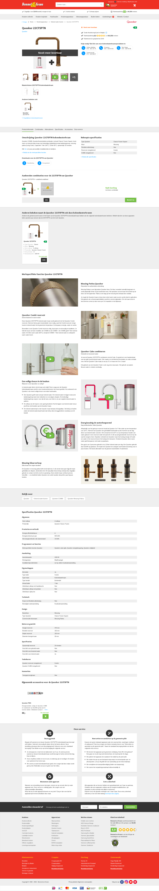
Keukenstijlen (26, 823)
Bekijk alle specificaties (89, 157)
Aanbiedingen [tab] (107, 17)
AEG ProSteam (85, 830)
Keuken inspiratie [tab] (41, 17)
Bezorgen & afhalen (28, 863)
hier (26, 149)
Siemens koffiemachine (88, 843)
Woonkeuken (26, 838)
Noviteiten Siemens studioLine (90, 826)
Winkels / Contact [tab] (123, 17)
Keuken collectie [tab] (27, 17)
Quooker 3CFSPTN (30, 241)
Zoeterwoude (116, 857)
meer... (47, 709)
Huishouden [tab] (54, 17)
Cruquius (55, 857)
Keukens (25, 817)
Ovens (54, 840)
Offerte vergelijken (27, 843)
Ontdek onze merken (87, 821)
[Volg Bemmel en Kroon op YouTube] (131, 882)
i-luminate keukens (27, 833)
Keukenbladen (26, 828)
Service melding (122, 1)
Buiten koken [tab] (95, 17)
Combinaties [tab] (39, 129)
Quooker (24, 31)
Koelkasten (55, 835)
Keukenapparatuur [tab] (67, 17)
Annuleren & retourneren (29, 868)
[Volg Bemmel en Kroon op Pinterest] (135, 882)
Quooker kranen (56, 828)
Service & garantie (27, 870)
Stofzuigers (55, 826)
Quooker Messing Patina (76, 498)
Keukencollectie (26, 821)
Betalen (24, 866)
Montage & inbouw (27, 873)
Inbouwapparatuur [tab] (82, 17)
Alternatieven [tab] (49, 129)
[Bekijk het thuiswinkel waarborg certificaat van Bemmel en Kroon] (111, 5)
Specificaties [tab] (59, 129)
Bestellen (25, 861)
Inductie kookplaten (57, 833)
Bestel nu (130, 200)
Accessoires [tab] (69, 129)
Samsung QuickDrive (87, 838)
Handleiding (30, 163)
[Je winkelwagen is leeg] (134, 5)
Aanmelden (130, 807)
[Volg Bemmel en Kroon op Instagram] (126, 882)
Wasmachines (56, 821)
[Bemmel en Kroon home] (32, 4)
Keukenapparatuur (42, 22)
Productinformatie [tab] (27, 129)
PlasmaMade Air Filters (88, 840)
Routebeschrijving (57, 868)
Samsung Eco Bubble (87, 833)
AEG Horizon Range (87, 823)
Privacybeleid (73, 882)
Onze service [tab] (78, 129)
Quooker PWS (26, 703)
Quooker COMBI (57, 498)
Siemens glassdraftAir (87, 835)
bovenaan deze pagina (112, 793)
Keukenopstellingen (28, 826)
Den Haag (84, 857)
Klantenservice (27, 857)
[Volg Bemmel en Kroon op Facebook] (122, 882)
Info (46, 200)
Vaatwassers (55, 830)
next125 (24, 830)
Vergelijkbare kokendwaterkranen (33, 118)
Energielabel (46, 163)
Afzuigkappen (56, 838)
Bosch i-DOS (85, 828)
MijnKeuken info (132, 1)
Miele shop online (57, 845)
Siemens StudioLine (87, 845)
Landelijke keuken (27, 835)
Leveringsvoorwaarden (29, 845)
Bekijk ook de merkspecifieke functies (34, 152)
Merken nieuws (86, 817)
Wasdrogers (55, 823)
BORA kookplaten (57, 843)
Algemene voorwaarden (85, 882)
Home (31, 22)
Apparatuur (56, 817)
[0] (134, 5)
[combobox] (80, 4)
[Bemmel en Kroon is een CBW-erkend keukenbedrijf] (103, 888)
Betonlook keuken (27, 840)
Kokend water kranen (57, 22)
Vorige (25, 22)
